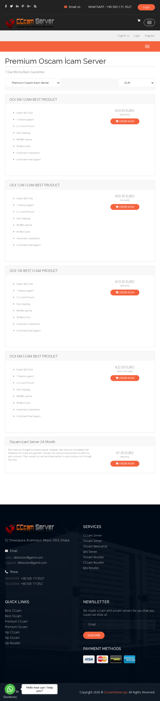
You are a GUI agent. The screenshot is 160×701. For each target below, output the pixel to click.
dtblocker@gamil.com (28, 557)
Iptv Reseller (91, 568)
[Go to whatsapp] (10, 689)
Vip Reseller (12, 643)
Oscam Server (92, 541)
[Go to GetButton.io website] (10, 697)
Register (150, 35)
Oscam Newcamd (95, 546)
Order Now (126, 121)
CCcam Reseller (93, 562)
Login (146, 7)
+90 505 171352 (31, 584)
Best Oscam (13, 616)
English (122, 35)
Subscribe (94, 635)
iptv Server (90, 552)
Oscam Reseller (93, 557)
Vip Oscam (12, 638)
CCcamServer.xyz (115, 692)
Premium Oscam (16, 627)
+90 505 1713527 (32, 578)
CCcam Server (92, 535)
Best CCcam (13, 611)
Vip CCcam (12, 632)
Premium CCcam (16, 621)
